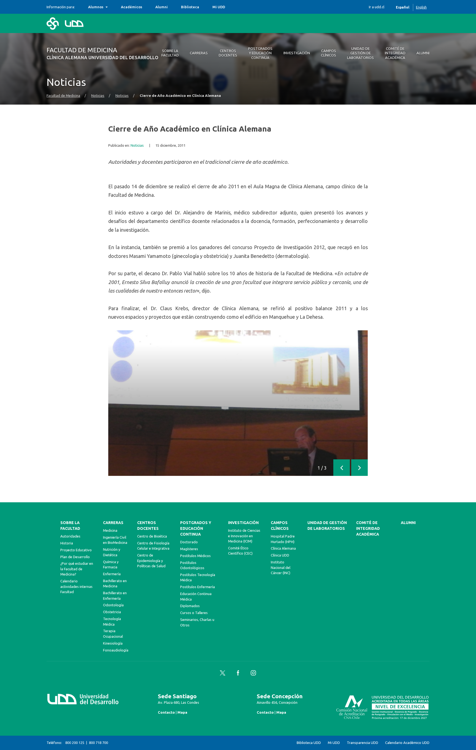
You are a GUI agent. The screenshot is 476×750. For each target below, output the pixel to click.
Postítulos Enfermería (197, 587)
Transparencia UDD (362, 743)
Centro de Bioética (152, 536)
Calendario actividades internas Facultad (76, 586)
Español (402, 7)
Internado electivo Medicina (113, 7)
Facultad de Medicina (63, 96)
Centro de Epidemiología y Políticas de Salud (151, 560)
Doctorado (189, 542)
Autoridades (70, 536)
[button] (341, 467)
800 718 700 (98, 742)
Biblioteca (190, 7)
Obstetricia (112, 612)
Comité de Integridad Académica (368, 528)
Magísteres (189, 549)
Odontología (113, 605)
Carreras (113, 522)
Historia (66, 543)
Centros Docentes (148, 525)
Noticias (97, 96)
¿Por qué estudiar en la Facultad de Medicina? (76, 568)
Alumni (161, 7)
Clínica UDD (280, 555)
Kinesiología (113, 643)
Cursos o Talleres (194, 613)
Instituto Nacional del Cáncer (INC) (280, 567)
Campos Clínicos (280, 525)
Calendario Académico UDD (407, 743)
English (421, 7)
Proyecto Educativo (76, 550)
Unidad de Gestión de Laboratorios (327, 525)
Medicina (110, 530)
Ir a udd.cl (376, 7)
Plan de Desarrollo (75, 557)
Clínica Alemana (283, 548)
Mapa (182, 712)
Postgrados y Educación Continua (195, 528)
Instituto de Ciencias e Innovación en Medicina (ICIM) (244, 535)
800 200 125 (74, 742)
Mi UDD (218, 7)
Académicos (131, 7)
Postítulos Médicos (195, 556)
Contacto (166, 712)
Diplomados (190, 606)
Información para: (61, 7)
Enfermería (112, 574)
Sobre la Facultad (70, 525)
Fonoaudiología (115, 650)
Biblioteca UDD (309, 743)
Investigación (243, 522)
